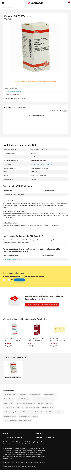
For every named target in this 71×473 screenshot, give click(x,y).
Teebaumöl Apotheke (48, 407)
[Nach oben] (66, 468)
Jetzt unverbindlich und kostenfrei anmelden (42, 304)
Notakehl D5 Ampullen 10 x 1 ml (59, 339)
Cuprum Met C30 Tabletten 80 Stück (13, 377)
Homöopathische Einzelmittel (13, 259)
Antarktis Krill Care (9, 394)
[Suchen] (67, 7)
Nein (12, 280)
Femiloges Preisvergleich (45, 403)
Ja (6, 280)
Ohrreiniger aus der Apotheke (54, 412)
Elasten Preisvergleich (50, 394)
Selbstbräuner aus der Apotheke (28, 416)
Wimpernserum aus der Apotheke (33, 412)
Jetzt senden (19, 280)
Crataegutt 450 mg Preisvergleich (13, 407)
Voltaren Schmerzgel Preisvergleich (44, 399)
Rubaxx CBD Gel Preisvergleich (26, 403)
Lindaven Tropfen (9, 399)
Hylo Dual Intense (35, 394)
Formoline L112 (22, 394)
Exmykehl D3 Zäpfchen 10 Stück (37, 339)
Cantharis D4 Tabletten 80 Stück (14, 339)
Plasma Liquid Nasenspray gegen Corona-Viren (17, 420)
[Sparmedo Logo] (35, 3)
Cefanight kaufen (8, 403)
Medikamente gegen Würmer (12, 412)
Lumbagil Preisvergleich (24, 399)
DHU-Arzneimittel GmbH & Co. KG (14, 91)
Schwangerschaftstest (10, 416)
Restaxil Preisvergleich (32, 407)
